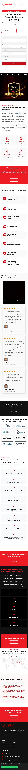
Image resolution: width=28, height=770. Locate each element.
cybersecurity (19, 113)
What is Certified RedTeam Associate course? (14, 683)
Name (3, 38)
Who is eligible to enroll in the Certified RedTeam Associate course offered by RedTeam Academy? (12, 686)
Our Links (4, 735)
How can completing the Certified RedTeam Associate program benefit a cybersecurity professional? (13, 691)
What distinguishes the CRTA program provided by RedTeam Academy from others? (13, 697)
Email (3, 44)
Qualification (5, 56)
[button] (15, 4)
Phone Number (5, 50)
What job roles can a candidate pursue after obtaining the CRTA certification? (13, 700)
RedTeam (12, 112)
